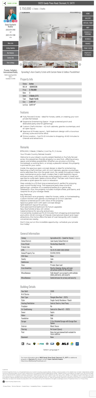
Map (87, 27)
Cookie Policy (25, 386)
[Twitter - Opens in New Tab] (4, 21)
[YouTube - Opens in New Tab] (13, 21)
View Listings (10, 62)
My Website (10, 53)
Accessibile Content (47, 386)
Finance (88, 43)
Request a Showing (87, 33)
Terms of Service (16, 386)
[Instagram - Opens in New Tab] (16, 21)
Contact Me (10, 57)
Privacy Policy (84, 378)
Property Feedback (87, 54)
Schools (88, 39)
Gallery (88, 18)
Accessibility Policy (35, 386)
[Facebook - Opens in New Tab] (7, 21)
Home (88, 13)
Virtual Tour (87, 23)
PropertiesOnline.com (26, 372)
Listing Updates (10, 48)
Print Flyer (88, 48)
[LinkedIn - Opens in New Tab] (10, 21)
